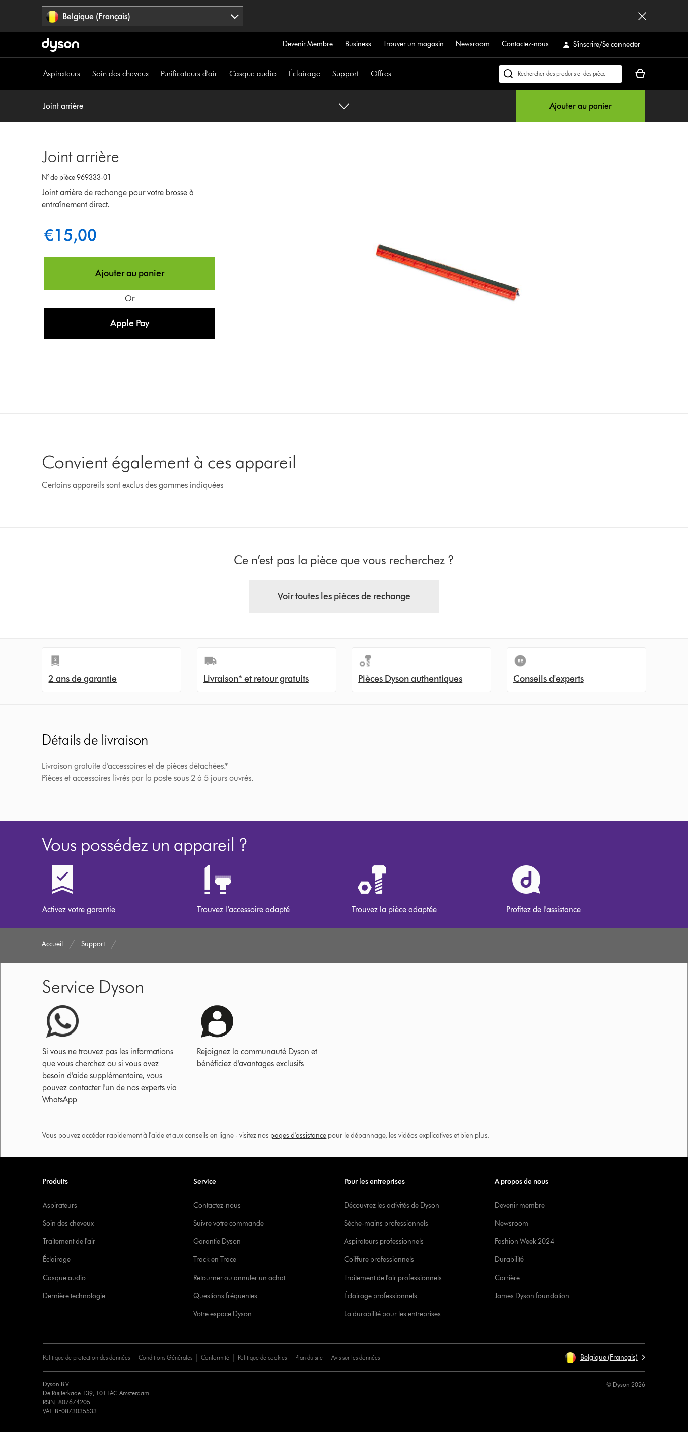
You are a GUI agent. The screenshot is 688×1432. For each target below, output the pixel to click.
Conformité (215, 1357)
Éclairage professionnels (380, 1296)
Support (345, 73)
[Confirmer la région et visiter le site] (642, 16)
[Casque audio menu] (282, 74)
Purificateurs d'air (189, 73)
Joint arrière (63, 106)
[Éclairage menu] (325, 74)
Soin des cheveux (120, 73)
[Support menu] (364, 74)
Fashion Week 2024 (524, 1241)
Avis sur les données (355, 1357)
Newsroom (473, 44)
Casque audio (253, 73)
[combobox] (142, 16)
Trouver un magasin (413, 44)
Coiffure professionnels (379, 1259)
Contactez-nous (525, 44)
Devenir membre (520, 1205)
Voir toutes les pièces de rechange (344, 596)
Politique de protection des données (86, 1357)
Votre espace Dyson (222, 1314)
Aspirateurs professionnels (384, 1241)
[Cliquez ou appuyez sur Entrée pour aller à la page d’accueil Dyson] (60, 45)
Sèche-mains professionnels (386, 1223)
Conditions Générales (165, 1357)
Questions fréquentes (225, 1296)
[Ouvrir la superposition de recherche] (560, 74)
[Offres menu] (396, 74)
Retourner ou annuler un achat (239, 1278)
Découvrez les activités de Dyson (391, 1205)
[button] (129, 323)
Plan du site (309, 1357)
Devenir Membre (308, 44)
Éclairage (304, 73)
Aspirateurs (61, 73)
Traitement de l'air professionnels (393, 1278)
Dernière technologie (74, 1296)
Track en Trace (214, 1259)
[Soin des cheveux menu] (154, 74)
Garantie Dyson (217, 1241)
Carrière (507, 1278)
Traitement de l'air (69, 1241)
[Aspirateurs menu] (85, 74)
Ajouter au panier (580, 106)
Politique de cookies (262, 1357)
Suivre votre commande (228, 1223)
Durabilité (509, 1259)
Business (358, 44)
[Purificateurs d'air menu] (222, 74)
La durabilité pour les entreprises (392, 1314)
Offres (381, 73)
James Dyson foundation (532, 1296)
